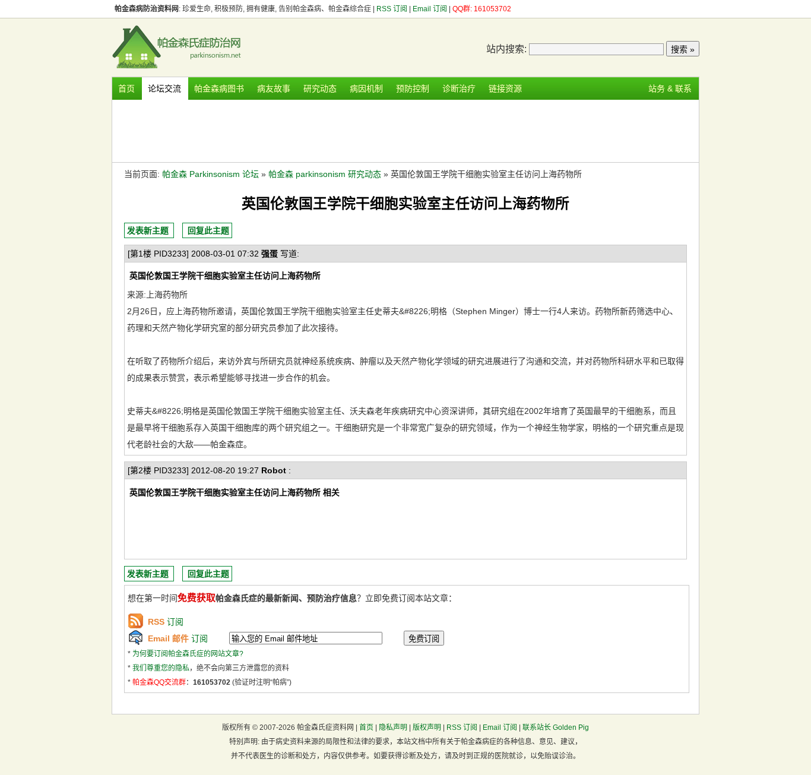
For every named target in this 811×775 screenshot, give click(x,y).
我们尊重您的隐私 (160, 668)
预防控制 (412, 88)
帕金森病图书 (219, 88)
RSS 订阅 (392, 9)
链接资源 (505, 88)
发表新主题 (148, 230)
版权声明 (427, 727)
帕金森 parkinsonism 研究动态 (324, 174)
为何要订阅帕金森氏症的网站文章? (187, 654)
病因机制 (366, 88)
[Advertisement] (405, 129)
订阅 (165, 622)
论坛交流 (164, 88)
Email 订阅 (430, 9)
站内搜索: (506, 49)
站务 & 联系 (670, 88)
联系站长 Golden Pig (555, 727)
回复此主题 (208, 230)
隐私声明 (393, 727)
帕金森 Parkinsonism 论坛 (210, 174)
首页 (126, 88)
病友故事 (273, 88)
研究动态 (320, 88)
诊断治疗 (459, 88)
